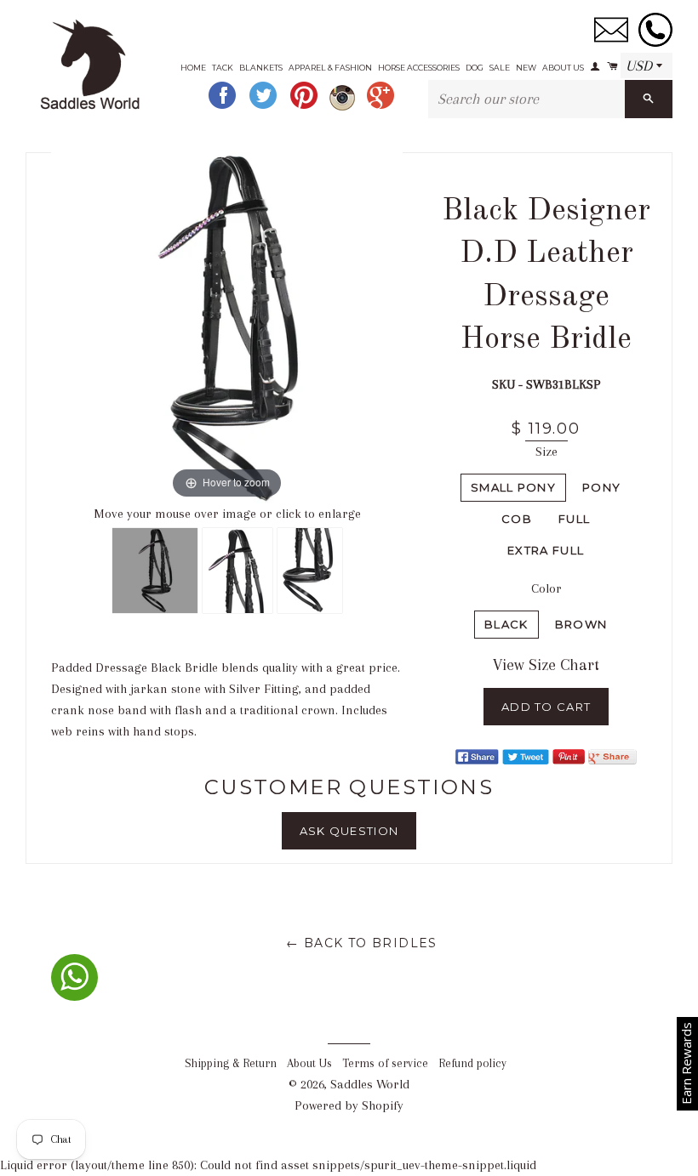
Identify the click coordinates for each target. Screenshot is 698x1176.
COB (516, 519)
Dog (474, 67)
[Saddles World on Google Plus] (382, 106)
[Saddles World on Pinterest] (306, 106)
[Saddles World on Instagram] (343, 106)
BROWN (581, 624)
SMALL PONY (513, 487)
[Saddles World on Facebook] (224, 106)
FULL (574, 519)
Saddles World (369, 1084)
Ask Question (349, 831)
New (526, 67)
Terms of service (385, 1063)
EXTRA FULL (545, 550)
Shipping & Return (231, 1063)
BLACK (506, 624)
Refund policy (472, 1063)
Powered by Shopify (349, 1105)
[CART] (610, 61)
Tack (222, 67)
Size (546, 451)
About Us (563, 67)
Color (546, 588)
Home (193, 67)
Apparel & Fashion (330, 67)
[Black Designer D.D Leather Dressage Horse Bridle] (154, 570)
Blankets (261, 67)
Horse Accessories (419, 67)
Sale (499, 67)
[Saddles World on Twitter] (265, 106)
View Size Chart (546, 665)
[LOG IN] (594, 61)
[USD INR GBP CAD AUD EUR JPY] (646, 66)
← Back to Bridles (362, 943)
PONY (601, 487)
